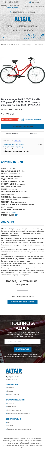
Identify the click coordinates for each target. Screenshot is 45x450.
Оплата (10, 391)
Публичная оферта (14, 410)
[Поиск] (3, 37)
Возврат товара (13, 395)
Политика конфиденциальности (19, 429)
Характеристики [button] (12, 133)
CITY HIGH (12, 212)
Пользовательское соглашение (18, 413)
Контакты (28, 30)
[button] (11, 7)
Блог (9, 422)
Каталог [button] (9, 26)
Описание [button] (33, 133)
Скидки (10, 426)
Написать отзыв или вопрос (22, 302)
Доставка (10, 388)
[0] (40, 36)
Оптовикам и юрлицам (28, 26)
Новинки (16, 30)
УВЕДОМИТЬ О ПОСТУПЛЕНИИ (22, 126)
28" (16, 215)
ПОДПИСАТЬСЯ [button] (22, 349)
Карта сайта (11, 407)
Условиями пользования (28, 356)
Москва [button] (17, 141)
